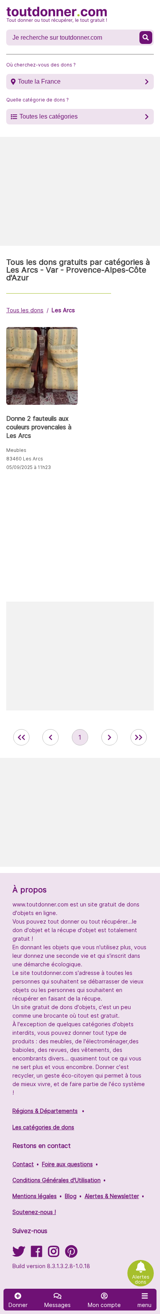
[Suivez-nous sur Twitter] (18, 1254)
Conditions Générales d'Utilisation (56, 1180)
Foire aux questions (67, 1164)
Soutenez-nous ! (34, 1212)
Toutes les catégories (48, 116)
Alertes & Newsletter (112, 1196)
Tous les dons (24, 310)
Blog (71, 1196)
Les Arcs (63, 310)
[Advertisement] (80, 191)
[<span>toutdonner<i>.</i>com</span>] (56, 14)
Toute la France (39, 81)
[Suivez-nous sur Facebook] (36, 1254)
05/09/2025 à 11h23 (28, 467)
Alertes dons (141, 1279)
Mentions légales (34, 1196)
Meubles (16, 450)
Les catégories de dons (43, 1127)
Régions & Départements (45, 1111)
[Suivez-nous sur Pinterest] (71, 1254)
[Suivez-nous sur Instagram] (53, 1254)
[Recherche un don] (145, 37)
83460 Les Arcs (24, 459)
